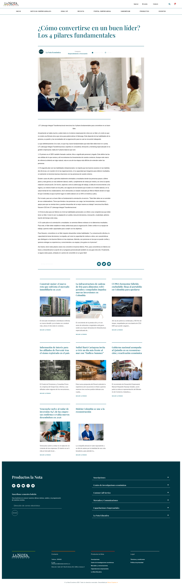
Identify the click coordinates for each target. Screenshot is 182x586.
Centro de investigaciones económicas (109, 485)
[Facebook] (13, 485)
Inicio (18, 11)
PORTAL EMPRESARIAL (102, 11)
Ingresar (136, 4)
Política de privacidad (137, 562)
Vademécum (125, 11)
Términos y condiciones (138, 559)
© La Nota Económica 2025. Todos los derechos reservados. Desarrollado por (91, 582)
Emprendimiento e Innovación (77, 53)
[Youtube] (23, 485)
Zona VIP (64, 11)
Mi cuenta (144, 4)
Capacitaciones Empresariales (106, 508)
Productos (144, 11)
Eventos (162, 11)
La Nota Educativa (101, 515)
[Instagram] (28, 485)
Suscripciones (99, 477)
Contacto (155, 4)
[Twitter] (18, 485)
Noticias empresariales (41, 11)
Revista (81, 11)
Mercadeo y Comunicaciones (105, 500)
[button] (169, 4)
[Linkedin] (33, 485)
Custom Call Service (102, 492)
